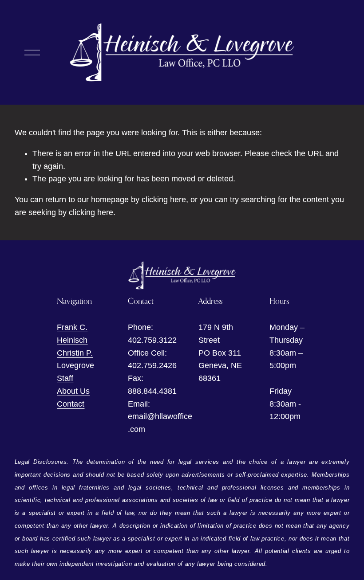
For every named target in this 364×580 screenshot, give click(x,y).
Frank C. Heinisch (72, 334)
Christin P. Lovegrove (75, 359)
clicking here (164, 199)
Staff (65, 378)
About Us (73, 391)
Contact (70, 404)
